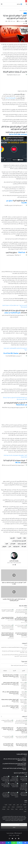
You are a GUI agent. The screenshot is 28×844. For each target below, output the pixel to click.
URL (24, 538)
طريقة (16, 809)
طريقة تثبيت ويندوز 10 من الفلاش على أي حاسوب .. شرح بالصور (10, 706)
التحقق (12, 538)
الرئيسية (24, 10)
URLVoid (18, 462)
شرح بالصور (21, 809)
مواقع (20, 10)
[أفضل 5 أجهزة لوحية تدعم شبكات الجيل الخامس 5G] (7, 739)
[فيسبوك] (15, 565)
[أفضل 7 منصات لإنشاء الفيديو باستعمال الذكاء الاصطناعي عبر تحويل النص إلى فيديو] (23, 686)
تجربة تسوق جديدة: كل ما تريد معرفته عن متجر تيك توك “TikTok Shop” (21, 634)
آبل (20, 804)
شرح (25, 809)
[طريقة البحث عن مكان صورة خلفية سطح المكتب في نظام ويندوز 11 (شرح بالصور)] (23, 677)
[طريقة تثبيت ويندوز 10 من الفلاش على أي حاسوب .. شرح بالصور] (23, 708)
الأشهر (23, 670)
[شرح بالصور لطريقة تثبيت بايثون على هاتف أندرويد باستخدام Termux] (23, 694)
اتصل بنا (10, 835)
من (9, 546)
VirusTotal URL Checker (11, 353)
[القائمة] (1, 4)
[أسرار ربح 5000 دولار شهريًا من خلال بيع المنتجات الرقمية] (7, 723)
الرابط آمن (12, 543)
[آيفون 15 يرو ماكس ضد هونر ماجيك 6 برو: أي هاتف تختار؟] (21, 739)
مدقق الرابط (15, 546)
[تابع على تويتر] (18, 21)
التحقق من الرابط (21, 543)
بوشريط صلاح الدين (22, 21)
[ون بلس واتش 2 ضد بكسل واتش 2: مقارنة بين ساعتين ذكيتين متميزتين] (14, 794)
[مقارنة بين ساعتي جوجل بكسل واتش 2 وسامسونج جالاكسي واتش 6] (5, 794)
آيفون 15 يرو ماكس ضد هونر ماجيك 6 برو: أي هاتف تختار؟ (21, 744)
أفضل (14, 804)
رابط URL (23, 546)
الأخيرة (14, 670)
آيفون (18, 804)
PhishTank (21, 252)
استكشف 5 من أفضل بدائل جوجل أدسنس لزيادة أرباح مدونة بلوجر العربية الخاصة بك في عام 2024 (21, 730)
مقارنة (8, 809)
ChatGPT (24, 804)
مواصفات (3, 809)
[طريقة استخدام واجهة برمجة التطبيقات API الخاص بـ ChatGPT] (7, 612)
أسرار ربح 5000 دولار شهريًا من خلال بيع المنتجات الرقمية (7, 728)
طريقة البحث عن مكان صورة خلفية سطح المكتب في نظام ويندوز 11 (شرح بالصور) (10, 675)
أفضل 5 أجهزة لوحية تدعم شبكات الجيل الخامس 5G (8, 744)
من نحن (14, 835)
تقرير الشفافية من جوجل (12, 312)
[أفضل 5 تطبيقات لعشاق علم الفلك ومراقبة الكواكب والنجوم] (23, 701)
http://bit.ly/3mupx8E (10, 98)
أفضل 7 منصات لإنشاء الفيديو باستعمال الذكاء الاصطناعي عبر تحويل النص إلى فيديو (10, 683)
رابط (6, 543)
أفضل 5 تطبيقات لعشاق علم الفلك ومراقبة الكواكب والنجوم (9, 700)
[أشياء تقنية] (19, 4)
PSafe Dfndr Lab (21, 405)
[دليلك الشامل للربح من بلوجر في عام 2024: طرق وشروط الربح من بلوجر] (23, 778)
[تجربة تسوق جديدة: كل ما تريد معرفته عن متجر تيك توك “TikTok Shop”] (21, 628)
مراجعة (12, 809)
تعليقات (5, 670)
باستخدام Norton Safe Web (18, 134)
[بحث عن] (26, 4)
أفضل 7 (18, 538)
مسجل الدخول (19, 665)
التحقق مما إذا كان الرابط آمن (18, 540)
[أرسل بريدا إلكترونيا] (17, 21)
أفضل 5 (10, 804)
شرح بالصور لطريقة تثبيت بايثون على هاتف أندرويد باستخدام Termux (10, 692)
